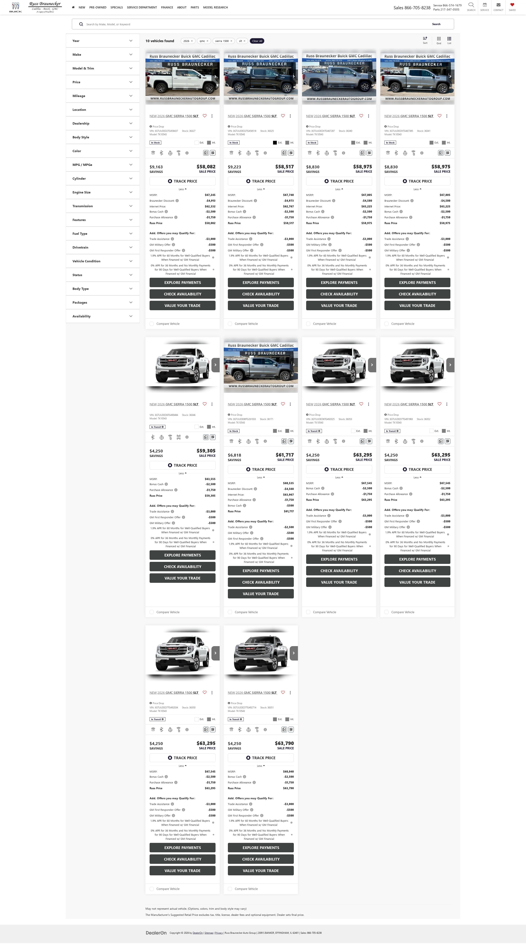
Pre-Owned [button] (97, 7)
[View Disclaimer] (187, 153)
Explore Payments (182, 282)
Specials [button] (117, 7)
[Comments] (206, 153)
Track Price (185, 181)
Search (436, 24)
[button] (215, 76)
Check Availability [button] (182, 294)
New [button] (82, 7)
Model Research (215, 7)
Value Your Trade (183, 305)
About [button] (182, 7)
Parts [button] (195, 7)
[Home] (73, 7)
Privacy (219, 932)
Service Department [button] (142, 7)
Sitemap (209, 932)
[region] (183, 234)
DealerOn (198, 932)
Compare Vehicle (168, 324)
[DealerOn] (156, 933)
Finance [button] (167, 7)
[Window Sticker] (213, 153)
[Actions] (212, 115)
